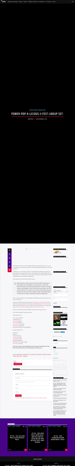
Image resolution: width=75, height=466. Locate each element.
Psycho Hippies (16, 330)
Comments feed (56, 365)
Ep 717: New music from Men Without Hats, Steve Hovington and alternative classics (59, 420)
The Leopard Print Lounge (38, 319)
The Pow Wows (16, 356)
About (26, 1)
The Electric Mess (16, 349)
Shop (54, 1)
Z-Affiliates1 (49, 1)
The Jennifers (15, 335)
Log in (54, 363)
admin (34, 125)
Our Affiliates (42, 1)
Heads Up (35, 116)
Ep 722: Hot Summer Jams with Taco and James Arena (59, 405)
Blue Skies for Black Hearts (45, 316)
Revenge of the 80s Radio (13, 1)
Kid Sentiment (27, 317)
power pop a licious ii (17, 368)
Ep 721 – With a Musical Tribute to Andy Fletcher (60, 408)
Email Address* (55, 305)
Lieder (48, 314)
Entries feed (55, 364)
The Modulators (35, 314)
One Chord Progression (21, 319)
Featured (31, 116)
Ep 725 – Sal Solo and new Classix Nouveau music (60, 393)
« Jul (54, 385)
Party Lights (15, 333)
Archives (21, 1)
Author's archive (18, 376)
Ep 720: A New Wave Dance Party (60, 410)
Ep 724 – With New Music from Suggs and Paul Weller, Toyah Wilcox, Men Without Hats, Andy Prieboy (59, 397)
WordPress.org (55, 367)
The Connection (16, 336)
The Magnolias (16, 338)
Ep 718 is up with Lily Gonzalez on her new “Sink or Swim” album (60, 416)
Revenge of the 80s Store (33, 1)
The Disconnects (42, 314)
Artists (9, 439)
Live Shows (40, 116)
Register (54, 361)
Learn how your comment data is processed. (38, 410)
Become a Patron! (56, 321)
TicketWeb (44, 322)
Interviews (18, 439)
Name (54, 310)
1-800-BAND (15, 351)
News (44, 116)
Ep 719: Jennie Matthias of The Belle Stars (59, 413)
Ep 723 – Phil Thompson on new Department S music (59, 401)
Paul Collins (19, 284)
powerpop (25, 368)
